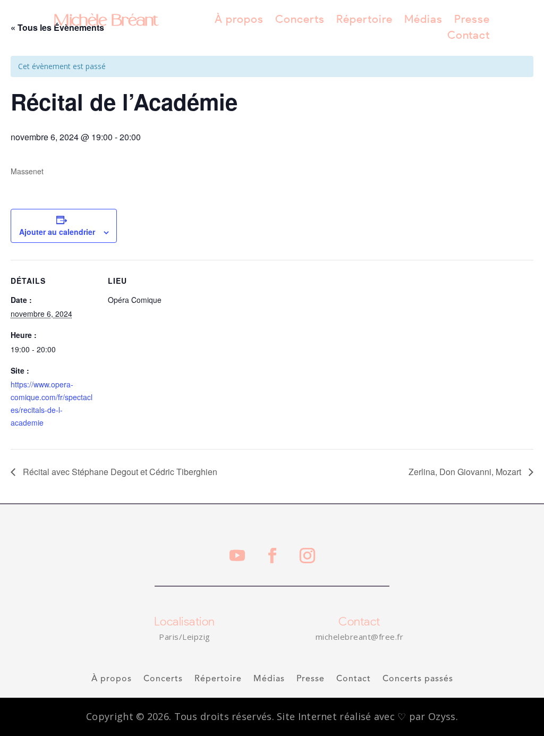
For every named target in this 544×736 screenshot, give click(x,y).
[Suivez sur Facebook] (272, 555)
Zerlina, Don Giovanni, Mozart (466, 472)
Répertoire (364, 20)
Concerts (300, 20)
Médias (423, 20)
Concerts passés (417, 679)
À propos (239, 20)
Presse (472, 20)
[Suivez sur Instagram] (307, 555)
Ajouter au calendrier (57, 231)
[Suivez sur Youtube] (237, 555)
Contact (468, 36)
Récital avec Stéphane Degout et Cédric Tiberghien (119, 472)
